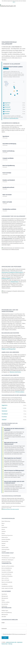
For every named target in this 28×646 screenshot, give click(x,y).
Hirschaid (6, 105)
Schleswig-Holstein (5, 549)
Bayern (3, 523)
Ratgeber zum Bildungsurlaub (8, 349)
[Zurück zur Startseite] (8, 5)
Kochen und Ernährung (6, 574)
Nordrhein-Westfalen (6, 539)
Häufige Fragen (5, 610)
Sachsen (3, 545)
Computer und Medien (6, 570)
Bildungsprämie (5, 598)
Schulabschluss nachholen (7, 586)
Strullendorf (7, 107)
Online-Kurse (4, 606)
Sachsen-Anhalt (5, 547)
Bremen (3, 529)
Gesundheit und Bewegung (7, 572)
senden (5, 637)
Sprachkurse (4, 594)
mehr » (14, 2)
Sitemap (10, 643)
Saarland (3, 543)
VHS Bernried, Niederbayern (7, 559)
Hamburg (3, 531)
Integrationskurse (15, 281)
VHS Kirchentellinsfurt (6, 561)
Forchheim (7, 111)
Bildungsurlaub (5, 596)
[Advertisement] (14, 24)
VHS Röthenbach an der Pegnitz (8, 557)
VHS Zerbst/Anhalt (5, 555)
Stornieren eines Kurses (15, 372)
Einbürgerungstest (6, 278)
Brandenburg (4, 527)
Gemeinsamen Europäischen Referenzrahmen (12, 272)
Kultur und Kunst (5, 578)
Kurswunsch (4, 628)
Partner (3, 600)
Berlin (3, 525)
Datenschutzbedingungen (20, 634)
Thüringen (4, 551)
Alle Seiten (4, 616)
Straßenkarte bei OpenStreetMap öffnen (10, 118)
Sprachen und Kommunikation (8, 566)
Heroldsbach (7, 109)
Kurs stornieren (5, 604)
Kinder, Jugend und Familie (7, 588)
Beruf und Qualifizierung (7, 568)
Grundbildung (4, 584)
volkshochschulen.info (11, 642)
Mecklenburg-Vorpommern (7, 535)
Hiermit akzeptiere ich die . (14, 634)
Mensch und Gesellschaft (7, 582)
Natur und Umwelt (5, 580)
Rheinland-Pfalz (5, 541)
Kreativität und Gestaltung (7, 576)
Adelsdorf (6, 113)
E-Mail (3, 622)
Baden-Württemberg (6, 521)
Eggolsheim (7, 102)
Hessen (3, 533)
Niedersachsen (5, 537)
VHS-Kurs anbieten (19, 392)
